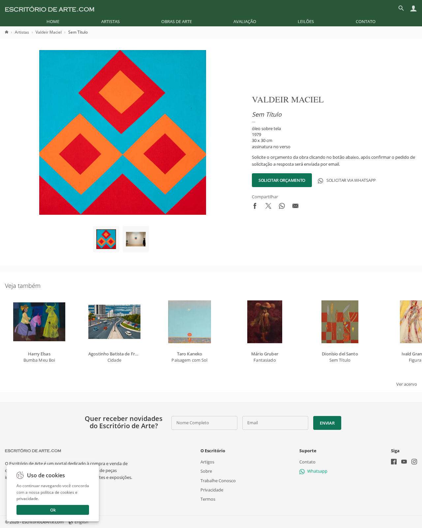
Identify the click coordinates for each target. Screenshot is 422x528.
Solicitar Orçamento (281, 180)
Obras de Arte (176, 21)
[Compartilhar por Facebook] (255, 207)
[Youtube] (404, 462)
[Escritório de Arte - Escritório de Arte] (33, 451)
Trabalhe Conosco (218, 480)
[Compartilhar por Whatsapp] (282, 207)
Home (52, 21)
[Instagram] (414, 462)
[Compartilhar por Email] (295, 207)
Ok (53, 510)
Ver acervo (406, 384)
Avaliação (244, 21)
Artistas (110, 21)
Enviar (327, 423)
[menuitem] (52, 21)
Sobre (206, 471)
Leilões (306, 21)
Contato (366, 21)
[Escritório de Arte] (49, 8)
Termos (207, 499)
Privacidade (211, 490)
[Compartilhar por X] (268, 207)
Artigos (207, 462)
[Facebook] (394, 462)
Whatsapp (317, 471)
